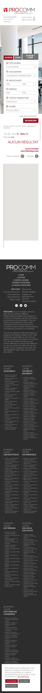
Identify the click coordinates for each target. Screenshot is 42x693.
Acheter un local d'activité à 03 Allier (29, 575)
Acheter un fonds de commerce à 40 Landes (12, 650)
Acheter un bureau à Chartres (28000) (11, 388)
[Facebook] (16, 305)
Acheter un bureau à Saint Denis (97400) (11, 428)
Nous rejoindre (10, 17)
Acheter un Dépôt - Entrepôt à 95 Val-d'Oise (30, 425)
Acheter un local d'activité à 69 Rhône (29, 572)
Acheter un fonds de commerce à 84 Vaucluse (12, 633)
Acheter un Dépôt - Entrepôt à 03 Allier (29, 418)
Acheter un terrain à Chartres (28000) (10, 545)
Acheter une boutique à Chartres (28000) (12, 472)
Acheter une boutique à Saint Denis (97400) (12, 511)
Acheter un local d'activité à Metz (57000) (30, 559)
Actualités (8, 19)
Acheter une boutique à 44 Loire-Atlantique (12, 465)
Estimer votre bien (21, 283)
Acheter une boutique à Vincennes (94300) (12, 459)
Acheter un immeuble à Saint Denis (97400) (30, 511)
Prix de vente (14, 80)
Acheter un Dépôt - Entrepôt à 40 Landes (29, 405)
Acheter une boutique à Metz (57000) (12, 479)
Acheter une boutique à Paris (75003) (12, 508)
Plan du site (26, 289)
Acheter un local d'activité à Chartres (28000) (29, 552)
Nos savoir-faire (14, 294)
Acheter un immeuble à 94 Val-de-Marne (30, 505)
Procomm (15, 289)
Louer (21, 275)
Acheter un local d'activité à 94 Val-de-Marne (29, 586)
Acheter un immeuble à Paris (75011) (30, 488)
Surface (12, 89)
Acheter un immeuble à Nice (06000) (30, 475)
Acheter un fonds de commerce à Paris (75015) (11, 655)
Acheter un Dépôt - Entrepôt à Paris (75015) (30, 409)
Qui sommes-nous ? (12, 292)
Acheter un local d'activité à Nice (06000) (30, 556)
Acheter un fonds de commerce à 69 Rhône (11, 662)
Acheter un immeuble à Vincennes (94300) (30, 459)
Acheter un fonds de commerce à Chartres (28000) (11, 637)
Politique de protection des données (28, 296)
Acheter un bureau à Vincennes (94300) (11, 375)
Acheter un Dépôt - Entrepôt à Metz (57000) (30, 402)
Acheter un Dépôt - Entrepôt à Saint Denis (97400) (30, 437)
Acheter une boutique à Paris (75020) (12, 462)
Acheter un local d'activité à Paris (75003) (30, 590)
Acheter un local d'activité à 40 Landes (29, 562)
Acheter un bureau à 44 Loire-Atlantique (12, 382)
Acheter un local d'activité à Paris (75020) (30, 540)
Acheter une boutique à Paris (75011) (12, 488)
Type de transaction (18, 98)
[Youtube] (25, 305)
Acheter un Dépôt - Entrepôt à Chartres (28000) (29, 395)
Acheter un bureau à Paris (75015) (11, 402)
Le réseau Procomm (21, 285)
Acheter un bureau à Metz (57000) (11, 395)
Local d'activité (20, 126)
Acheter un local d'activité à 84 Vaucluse (30, 548)
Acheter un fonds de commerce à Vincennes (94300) (11, 619)
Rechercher (31, 121)
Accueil (6, 126)
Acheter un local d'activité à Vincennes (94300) (29, 536)
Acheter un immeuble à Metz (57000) (30, 479)
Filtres (12, 106)
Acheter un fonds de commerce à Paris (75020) (11, 624)
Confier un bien (21, 280)
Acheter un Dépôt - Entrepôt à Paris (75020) (30, 383)
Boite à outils (15, 299)
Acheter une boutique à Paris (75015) (12, 485)
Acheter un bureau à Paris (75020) (11, 379)
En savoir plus (23, 676)
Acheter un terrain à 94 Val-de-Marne (11, 578)
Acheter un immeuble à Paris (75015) (30, 485)
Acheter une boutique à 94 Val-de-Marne (12, 505)
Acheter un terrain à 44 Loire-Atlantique (11, 539)
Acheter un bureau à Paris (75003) (11, 425)
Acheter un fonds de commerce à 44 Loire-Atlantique (11, 629)
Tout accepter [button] (11, 681)
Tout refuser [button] (24, 681)
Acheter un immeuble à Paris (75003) (30, 508)
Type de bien (14, 63)
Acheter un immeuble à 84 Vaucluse (30, 469)
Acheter (21, 277)
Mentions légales (29, 292)
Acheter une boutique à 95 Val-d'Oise (12, 501)
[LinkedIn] (21, 305)
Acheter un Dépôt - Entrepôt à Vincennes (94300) (29, 379)
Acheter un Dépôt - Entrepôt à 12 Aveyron (30, 422)
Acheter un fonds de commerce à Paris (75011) (12, 658)
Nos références (14, 297)
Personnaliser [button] (11, 686)
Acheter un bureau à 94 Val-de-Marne (12, 421)
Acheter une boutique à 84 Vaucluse (12, 469)
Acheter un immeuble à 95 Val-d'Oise (30, 501)
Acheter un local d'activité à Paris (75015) (30, 566)
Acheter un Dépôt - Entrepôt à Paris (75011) (30, 412)
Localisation (14, 72)
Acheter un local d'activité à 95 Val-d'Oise (30, 582)
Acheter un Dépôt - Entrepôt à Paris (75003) (30, 433)
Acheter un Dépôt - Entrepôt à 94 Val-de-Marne (29, 429)
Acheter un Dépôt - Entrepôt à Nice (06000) (30, 399)
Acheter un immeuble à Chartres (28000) (30, 472)
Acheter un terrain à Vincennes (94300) (10, 532)
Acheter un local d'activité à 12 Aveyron (30, 579)
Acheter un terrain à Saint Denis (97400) (12, 585)
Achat (12, 126)
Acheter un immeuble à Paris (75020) (30, 462)
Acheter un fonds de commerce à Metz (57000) (11, 646)
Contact (7, 21)
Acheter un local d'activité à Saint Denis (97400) (30, 594)
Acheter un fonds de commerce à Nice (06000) (11, 642)
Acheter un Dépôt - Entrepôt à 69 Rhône (29, 415)
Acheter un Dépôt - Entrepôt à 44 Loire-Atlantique (29, 387)
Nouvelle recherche (28, 116)
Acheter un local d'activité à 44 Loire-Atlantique (29, 544)
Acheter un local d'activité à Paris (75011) (30, 569)
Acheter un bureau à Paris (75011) (11, 405)
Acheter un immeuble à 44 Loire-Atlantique (30, 465)
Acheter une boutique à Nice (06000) (12, 475)
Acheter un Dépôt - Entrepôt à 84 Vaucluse (30, 391)
